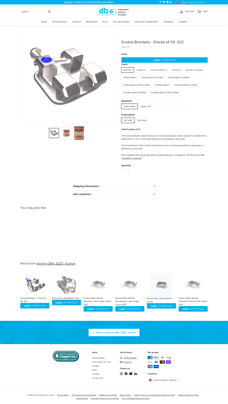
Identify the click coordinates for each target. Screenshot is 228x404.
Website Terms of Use (108, 395)
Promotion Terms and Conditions (105, 398)
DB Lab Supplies (121, 22)
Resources (91, 22)
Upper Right (129, 106)
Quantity (126, 165)
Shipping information (86, 186)
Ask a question (82, 194)
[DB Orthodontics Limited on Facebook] (126, 373)
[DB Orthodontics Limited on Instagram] (121, 373)
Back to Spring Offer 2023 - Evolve (116, 332)
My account (97, 378)
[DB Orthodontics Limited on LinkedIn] (135, 373)
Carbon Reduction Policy (188, 395)
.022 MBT (127, 120)
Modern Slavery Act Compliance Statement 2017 (154, 395)
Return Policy (125, 395)
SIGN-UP (68, 2)
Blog (105, 22)
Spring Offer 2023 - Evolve (56, 263)
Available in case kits (131, 158)
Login (157, 60)
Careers (183, 22)
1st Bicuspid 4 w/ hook (152, 77)
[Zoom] (66, 78)
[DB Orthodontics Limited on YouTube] (130, 373)
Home (44, 22)
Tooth (124, 64)
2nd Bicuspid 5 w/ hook (185, 85)
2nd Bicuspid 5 (162, 85)
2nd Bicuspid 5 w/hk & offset (165, 92)
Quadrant (126, 101)
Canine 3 (176, 70)
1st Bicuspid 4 (130, 77)
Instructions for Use (101, 362)
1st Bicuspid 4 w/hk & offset (136, 85)
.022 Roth (142, 120)
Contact (76, 22)
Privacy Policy (63, 395)
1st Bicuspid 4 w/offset (178, 77)
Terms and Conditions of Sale (84, 395)
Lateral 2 (141, 70)
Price (124, 54)
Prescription (128, 115)
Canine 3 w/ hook (194, 70)
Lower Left (178, 106)
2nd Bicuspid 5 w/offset (134, 92)
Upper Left (146, 106)
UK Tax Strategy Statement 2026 (135, 398)
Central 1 (127, 70)
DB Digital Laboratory (146, 22)
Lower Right (162, 106)
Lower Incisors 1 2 (158, 70)
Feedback (168, 22)
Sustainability (98, 358)
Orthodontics (59, 22)
